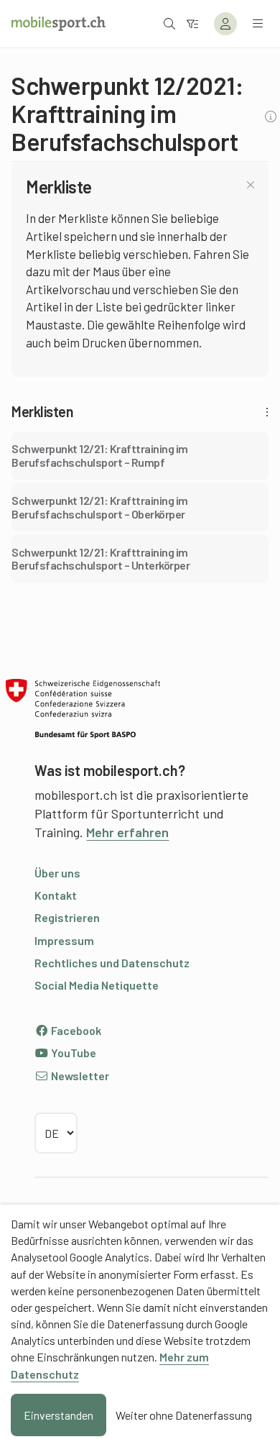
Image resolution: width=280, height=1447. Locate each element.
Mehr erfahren (127, 832)
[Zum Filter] (192, 23)
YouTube (72, 1052)
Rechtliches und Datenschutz (112, 962)
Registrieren (67, 917)
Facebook (75, 1030)
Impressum (64, 940)
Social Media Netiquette (96, 985)
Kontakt (55, 895)
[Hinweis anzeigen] (272, 117)
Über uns (57, 873)
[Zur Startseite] (58, 24)
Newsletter (79, 1075)
